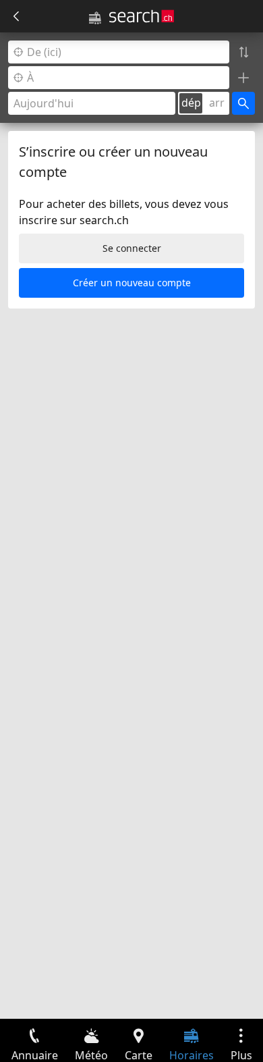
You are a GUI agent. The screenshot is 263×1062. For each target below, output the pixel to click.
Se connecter (132, 248)
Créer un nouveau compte (132, 282)
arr (217, 102)
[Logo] (141, 16)
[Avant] (16, 16)
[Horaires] (95, 18)
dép (191, 102)
